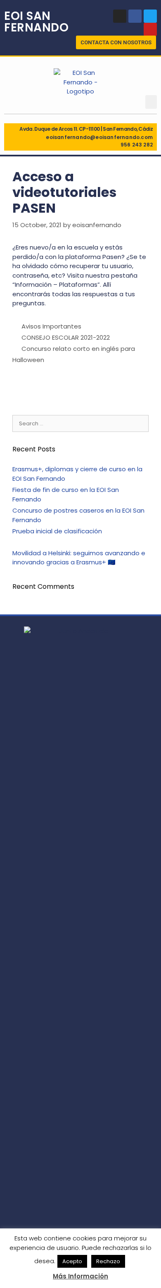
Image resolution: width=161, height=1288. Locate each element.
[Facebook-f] (135, 16)
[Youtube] (150, 29)
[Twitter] (150, 16)
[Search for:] (80, 423)
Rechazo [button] (108, 1261)
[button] (116, 42)
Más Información (80, 1276)
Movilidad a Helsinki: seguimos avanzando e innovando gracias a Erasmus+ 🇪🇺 (78, 558)
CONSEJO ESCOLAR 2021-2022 (65, 337)
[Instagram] (119, 16)
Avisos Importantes (51, 326)
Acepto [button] (72, 1261)
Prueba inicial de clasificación (57, 531)
